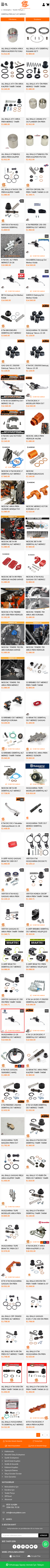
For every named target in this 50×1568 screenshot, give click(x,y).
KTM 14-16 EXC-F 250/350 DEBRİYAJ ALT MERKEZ (37, 1000)
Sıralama (37, 19)
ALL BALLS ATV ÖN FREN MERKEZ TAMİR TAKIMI (36, 85)
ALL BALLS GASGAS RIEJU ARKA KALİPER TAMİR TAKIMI (12, 1176)
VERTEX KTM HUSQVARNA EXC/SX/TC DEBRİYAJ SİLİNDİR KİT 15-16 (36, 859)
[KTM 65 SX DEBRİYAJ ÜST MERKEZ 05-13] (12, 387)
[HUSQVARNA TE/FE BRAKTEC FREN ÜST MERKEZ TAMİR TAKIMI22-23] (12, 1232)
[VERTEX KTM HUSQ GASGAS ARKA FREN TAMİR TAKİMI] (12, 880)
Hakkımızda (9, 1451)
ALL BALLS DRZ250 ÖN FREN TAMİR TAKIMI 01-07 (37, 1282)
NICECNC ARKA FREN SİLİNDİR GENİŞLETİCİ (10, 507)
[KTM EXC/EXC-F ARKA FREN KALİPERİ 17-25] (37, 1232)
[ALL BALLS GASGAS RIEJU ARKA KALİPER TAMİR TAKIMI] (12, 1161)
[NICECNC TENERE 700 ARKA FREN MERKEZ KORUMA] (12, 668)
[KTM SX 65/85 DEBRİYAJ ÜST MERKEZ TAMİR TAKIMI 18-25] (37, 1091)
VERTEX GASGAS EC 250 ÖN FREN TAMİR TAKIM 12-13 (12, 1000)
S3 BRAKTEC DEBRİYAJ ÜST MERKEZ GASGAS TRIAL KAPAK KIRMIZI (36, 718)
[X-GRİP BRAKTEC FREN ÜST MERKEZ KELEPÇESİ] (37, 950)
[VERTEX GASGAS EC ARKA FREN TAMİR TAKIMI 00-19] (12, 915)
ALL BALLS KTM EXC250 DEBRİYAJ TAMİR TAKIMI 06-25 (36, 1141)
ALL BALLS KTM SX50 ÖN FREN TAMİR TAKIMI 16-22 (12, 1388)
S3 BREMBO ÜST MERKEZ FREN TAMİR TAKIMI (37, 683)
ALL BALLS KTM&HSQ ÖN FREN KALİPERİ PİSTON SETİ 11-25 (37, 155)
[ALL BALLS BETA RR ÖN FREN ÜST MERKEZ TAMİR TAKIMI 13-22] (12, 1337)
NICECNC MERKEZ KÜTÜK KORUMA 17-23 (37, 507)
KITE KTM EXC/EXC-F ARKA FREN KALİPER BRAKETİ (35, 1423)
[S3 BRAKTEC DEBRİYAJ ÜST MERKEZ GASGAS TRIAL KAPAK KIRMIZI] (37, 704)
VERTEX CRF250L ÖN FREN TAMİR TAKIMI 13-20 (37, 190)
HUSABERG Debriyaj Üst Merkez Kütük (36, 261)
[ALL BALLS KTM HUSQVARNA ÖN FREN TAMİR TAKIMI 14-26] (37, 1337)
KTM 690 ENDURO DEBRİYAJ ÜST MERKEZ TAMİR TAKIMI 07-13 (11, 331)
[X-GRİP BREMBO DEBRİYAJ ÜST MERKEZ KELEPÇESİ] (37, 915)
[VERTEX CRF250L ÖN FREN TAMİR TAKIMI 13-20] (37, 175)
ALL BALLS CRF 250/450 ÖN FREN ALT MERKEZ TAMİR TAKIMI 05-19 (11, 1317)
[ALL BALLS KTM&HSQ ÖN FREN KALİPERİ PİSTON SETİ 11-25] (37, 140)
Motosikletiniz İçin (11, 1487)
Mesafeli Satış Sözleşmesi (15, 1455)
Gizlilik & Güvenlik (11, 1464)
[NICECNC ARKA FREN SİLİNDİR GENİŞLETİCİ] (12, 492)
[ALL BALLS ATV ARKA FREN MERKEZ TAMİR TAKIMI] (12, 105)
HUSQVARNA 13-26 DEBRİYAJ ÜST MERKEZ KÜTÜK (11, 1035)
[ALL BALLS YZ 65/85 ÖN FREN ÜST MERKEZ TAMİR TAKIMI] (37, 1161)
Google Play (35, 1556)
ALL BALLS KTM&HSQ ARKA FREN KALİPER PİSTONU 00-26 (10, 155)
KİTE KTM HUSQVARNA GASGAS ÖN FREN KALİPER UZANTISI (11, 1282)
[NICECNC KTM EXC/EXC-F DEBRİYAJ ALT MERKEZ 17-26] (12, 457)
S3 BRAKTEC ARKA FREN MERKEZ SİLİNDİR (36, 754)
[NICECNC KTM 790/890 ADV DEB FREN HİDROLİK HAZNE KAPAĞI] (12, 598)
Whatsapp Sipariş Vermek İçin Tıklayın (26, 1564)
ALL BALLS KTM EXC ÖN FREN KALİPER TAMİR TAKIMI (11, 190)
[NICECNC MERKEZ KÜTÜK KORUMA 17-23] (37, 492)
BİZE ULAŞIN (12, 1505)
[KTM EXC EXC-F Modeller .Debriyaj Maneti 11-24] (12, 809)
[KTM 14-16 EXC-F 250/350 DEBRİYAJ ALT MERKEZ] (37, 985)
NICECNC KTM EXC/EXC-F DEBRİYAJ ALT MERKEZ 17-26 (12, 472)
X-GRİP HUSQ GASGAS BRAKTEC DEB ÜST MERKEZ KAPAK (11, 859)
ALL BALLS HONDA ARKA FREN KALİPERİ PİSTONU (12, 49)
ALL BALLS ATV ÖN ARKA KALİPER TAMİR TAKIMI (12, 85)
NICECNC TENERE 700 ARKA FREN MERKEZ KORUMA (10, 683)
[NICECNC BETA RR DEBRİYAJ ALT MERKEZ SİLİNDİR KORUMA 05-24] (12, 528)
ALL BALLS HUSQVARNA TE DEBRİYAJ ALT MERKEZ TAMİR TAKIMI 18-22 (12, 1423)
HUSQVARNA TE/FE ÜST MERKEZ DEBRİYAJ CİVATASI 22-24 (36, 824)
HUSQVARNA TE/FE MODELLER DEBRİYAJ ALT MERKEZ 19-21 (37, 789)
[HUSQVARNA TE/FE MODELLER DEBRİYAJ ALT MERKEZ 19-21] (37, 774)
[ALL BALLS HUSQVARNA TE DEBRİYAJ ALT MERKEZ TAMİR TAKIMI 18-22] (12, 1408)
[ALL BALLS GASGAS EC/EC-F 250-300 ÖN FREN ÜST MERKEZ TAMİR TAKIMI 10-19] (37, 1302)
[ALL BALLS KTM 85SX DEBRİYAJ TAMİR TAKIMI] (37, 1197)
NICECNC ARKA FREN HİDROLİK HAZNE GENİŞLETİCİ (35, 437)
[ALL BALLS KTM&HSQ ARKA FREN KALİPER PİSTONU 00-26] (12, 140)
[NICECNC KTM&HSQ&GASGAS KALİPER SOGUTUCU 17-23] (37, 457)
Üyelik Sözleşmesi (12, 1458)
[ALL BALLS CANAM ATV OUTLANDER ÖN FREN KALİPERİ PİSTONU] (37, 105)
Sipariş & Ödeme (11, 1470)
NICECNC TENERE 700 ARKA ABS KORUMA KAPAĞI (35, 613)
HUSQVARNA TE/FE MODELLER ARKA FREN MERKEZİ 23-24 (11, 1211)
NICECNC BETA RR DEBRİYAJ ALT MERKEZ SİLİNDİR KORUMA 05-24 (11, 542)
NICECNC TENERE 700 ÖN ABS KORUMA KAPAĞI (12, 648)
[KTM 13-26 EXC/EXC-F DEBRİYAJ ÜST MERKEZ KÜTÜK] (37, 1021)
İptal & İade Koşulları (12, 1461)
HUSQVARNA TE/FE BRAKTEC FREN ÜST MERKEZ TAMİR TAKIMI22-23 (12, 1247)
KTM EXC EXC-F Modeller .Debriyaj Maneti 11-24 (11, 824)
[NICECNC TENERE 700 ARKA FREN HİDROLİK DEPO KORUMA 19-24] (37, 633)
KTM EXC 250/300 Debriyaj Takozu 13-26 (37, 366)
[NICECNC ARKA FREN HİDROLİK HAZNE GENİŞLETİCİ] (37, 422)
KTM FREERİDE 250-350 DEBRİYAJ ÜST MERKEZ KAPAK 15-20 (36, 225)
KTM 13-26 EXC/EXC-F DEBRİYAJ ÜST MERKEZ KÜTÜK (36, 1035)
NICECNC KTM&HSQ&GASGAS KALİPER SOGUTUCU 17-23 (36, 472)
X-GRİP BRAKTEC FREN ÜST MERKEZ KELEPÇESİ (36, 965)
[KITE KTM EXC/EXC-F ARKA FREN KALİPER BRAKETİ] (37, 1408)
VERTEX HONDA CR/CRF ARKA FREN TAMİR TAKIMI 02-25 (37, 895)
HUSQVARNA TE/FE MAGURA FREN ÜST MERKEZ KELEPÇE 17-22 (11, 1141)
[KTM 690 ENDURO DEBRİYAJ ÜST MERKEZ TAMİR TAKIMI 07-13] (12, 316)
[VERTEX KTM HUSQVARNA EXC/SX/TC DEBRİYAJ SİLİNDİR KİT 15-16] (37, 844)
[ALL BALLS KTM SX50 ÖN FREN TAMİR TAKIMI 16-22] (12, 1373)
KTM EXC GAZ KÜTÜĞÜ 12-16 (11, 437)
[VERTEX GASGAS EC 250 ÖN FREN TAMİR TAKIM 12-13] (12, 985)
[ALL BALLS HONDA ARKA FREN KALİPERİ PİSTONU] (12, 35)
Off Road (8, 1496)
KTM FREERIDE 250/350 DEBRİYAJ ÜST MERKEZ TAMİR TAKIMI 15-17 (11, 1106)
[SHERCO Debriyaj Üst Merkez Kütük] (37, 281)
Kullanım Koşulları (11, 1467)
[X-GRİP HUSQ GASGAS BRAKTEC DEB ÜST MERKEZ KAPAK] (12, 844)
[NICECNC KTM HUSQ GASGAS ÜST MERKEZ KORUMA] (37, 563)
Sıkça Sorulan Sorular (13, 1474)
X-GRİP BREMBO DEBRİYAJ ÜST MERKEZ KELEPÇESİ (37, 930)
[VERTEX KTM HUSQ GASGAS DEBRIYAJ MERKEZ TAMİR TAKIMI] (12, 211)
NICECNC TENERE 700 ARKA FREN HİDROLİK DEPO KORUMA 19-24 (35, 648)
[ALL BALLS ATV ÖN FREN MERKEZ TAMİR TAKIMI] (37, 70)
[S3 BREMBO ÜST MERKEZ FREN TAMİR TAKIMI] (37, 668)
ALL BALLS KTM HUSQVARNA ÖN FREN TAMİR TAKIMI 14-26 (36, 1352)
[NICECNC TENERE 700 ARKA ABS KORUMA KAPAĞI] (37, 598)
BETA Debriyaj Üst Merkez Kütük (12, 296)
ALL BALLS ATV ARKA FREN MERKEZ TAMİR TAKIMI (10, 120)
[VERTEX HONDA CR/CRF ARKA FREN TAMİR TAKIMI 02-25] (37, 880)
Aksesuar (8, 1499)
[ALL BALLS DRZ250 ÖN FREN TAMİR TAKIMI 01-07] (37, 1267)
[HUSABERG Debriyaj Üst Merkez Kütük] (37, 246)
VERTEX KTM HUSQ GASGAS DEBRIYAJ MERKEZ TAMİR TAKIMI (11, 225)
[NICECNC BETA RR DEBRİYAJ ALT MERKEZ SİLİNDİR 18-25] (37, 528)
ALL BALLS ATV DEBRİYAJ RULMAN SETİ (37, 49)
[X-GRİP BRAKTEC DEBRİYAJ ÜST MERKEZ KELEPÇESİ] (12, 950)
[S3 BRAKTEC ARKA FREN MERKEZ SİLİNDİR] (37, 739)
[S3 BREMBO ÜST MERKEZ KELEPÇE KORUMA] (12, 704)
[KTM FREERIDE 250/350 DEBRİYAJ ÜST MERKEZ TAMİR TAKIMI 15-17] (12, 1091)
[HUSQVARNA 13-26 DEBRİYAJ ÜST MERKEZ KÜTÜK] (12, 1021)
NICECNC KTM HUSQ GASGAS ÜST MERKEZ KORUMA (35, 578)
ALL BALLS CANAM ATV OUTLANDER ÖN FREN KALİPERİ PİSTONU (36, 120)
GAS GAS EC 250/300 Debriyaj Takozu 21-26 (10, 366)
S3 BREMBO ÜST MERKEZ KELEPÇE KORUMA (12, 718)
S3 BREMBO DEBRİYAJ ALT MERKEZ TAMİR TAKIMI (12, 754)
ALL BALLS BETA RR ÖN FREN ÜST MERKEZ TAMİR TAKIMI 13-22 (12, 1352)
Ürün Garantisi (10, 1477)
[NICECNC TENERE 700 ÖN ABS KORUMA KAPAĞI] (12, 633)
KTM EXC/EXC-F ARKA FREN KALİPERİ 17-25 (35, 1247)
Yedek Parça (10, 1493)
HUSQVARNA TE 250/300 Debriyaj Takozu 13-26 (36, 331)
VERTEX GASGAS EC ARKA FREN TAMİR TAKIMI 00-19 (12, 930)
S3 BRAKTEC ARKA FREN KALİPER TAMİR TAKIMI (36, 1071)
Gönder (43, 1535)
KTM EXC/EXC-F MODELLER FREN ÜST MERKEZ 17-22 (35, 402)
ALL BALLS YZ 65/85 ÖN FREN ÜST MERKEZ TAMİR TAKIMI (37, 1176)
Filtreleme (12, 19)
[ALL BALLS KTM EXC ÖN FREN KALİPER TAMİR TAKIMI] (12, 175)
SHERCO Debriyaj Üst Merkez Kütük (35, 296)
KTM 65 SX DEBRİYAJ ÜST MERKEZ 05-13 (12, 402)
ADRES (9, 1519)
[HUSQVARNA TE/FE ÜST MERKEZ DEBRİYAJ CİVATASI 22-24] (37, 809)
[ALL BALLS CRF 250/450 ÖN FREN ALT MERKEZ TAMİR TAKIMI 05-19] (12, 1302)
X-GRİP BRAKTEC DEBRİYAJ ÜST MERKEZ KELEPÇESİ (11, 965)
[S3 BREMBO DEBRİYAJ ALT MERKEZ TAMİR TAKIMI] (12, 739)
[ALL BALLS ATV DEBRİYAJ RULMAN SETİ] (37, 35)
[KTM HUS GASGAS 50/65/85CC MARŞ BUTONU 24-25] (12, 1056)
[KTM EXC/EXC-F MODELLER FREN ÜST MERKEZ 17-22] (37, 387)
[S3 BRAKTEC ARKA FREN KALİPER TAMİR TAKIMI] (37, 1056)
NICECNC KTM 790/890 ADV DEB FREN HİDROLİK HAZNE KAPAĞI (12, 613)
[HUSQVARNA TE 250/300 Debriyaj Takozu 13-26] (37, 316)
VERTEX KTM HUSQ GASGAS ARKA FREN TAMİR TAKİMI (10, 895)
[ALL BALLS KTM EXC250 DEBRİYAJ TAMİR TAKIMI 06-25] (37, 1126)
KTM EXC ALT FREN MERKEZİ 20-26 (9, 261)
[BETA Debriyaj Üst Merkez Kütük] (12, 281)
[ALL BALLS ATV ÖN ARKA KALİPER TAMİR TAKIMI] (12, 70)
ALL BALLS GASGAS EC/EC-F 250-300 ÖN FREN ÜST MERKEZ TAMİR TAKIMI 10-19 (37, 1317)
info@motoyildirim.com (16, 1512)
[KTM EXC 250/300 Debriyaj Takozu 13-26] (37, 352)
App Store (16, 1556)
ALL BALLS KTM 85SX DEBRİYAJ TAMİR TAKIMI (36, 1211)
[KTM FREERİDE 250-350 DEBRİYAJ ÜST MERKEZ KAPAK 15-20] (37, 211)
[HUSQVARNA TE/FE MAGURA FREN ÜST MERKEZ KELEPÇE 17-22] (12, 1126)
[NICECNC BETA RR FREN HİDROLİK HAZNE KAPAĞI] (12, 563)
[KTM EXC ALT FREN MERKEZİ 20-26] (12, 246)
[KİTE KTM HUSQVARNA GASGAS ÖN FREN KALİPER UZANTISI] (12, 1267)
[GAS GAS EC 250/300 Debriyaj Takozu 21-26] (12, 352)
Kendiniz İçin (9, 1490)
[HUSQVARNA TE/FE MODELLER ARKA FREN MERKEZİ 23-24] (12, 1197)
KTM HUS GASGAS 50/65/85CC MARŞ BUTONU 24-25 (9, 1071)
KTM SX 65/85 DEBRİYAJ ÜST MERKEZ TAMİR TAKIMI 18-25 (36, 1106)
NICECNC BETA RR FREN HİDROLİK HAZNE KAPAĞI (12, 578)
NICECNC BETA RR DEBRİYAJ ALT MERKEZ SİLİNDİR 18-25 (35, 542)
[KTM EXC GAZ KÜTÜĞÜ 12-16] (12, 422)
